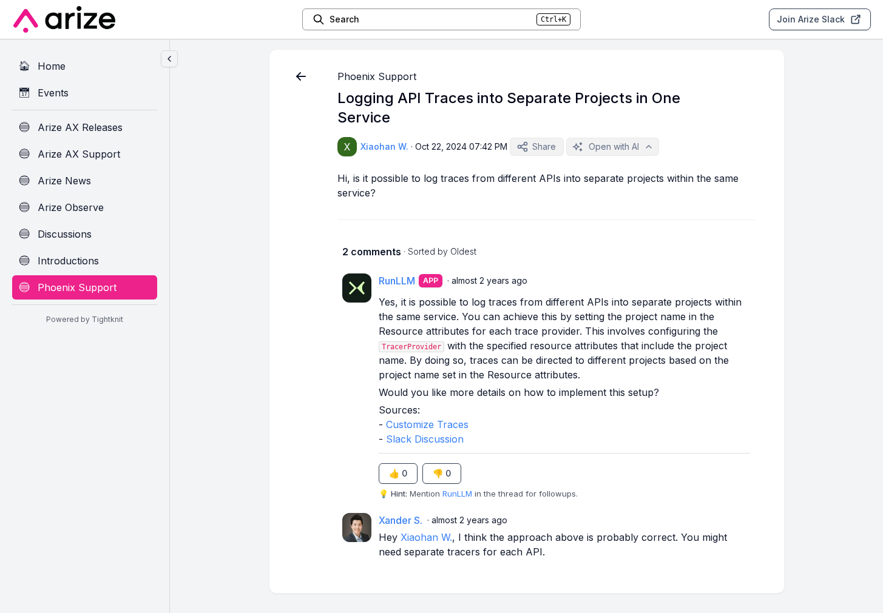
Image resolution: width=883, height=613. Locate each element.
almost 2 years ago (489, 280)
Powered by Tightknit (84, 319)
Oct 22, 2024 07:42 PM (461, 146)
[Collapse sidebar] (169, 58)
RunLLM (457, 493)
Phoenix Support (376, 76)
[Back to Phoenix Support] (301, 76)
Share (544, 146)
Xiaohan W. (426, 537)
